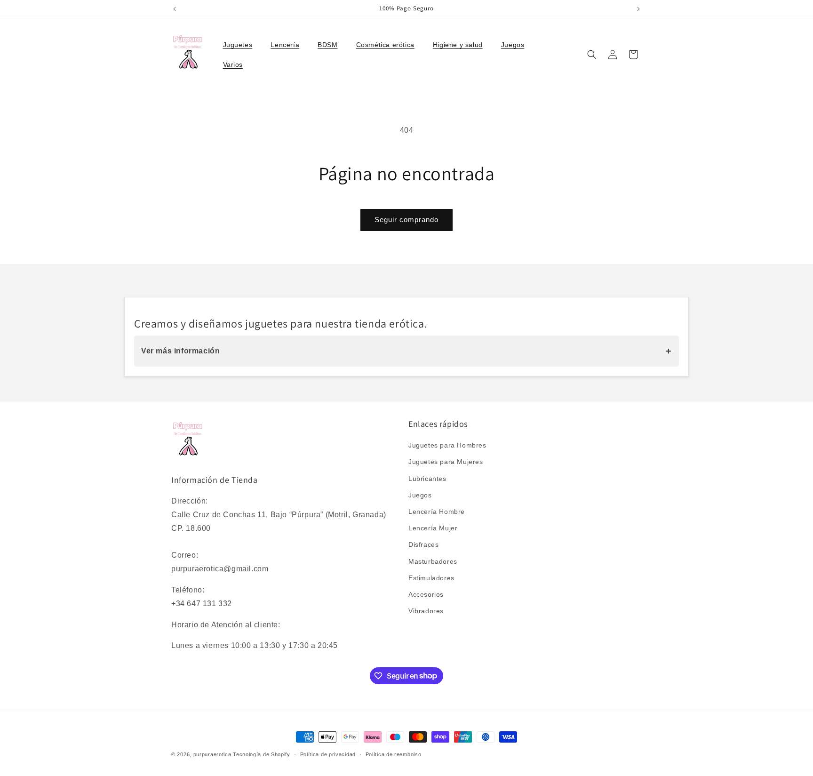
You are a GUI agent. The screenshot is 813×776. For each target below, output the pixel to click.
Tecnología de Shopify (261, 754)
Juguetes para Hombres (447, 445)
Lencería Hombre (436, 511)
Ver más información (406, 351)
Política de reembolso (394, 754)
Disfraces (423, 545)
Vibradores (426, 611)
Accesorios (426, 594)
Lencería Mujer (432, 528)
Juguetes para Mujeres (445, 462)
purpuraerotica (212, 754)
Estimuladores (431, 578)
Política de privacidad (328, 754)
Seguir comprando (406, 220)
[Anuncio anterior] (174, 9)
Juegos (420, 495)
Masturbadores (432, 561)
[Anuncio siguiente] (638, 9)
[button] (241, 45)
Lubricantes (427, 478)
